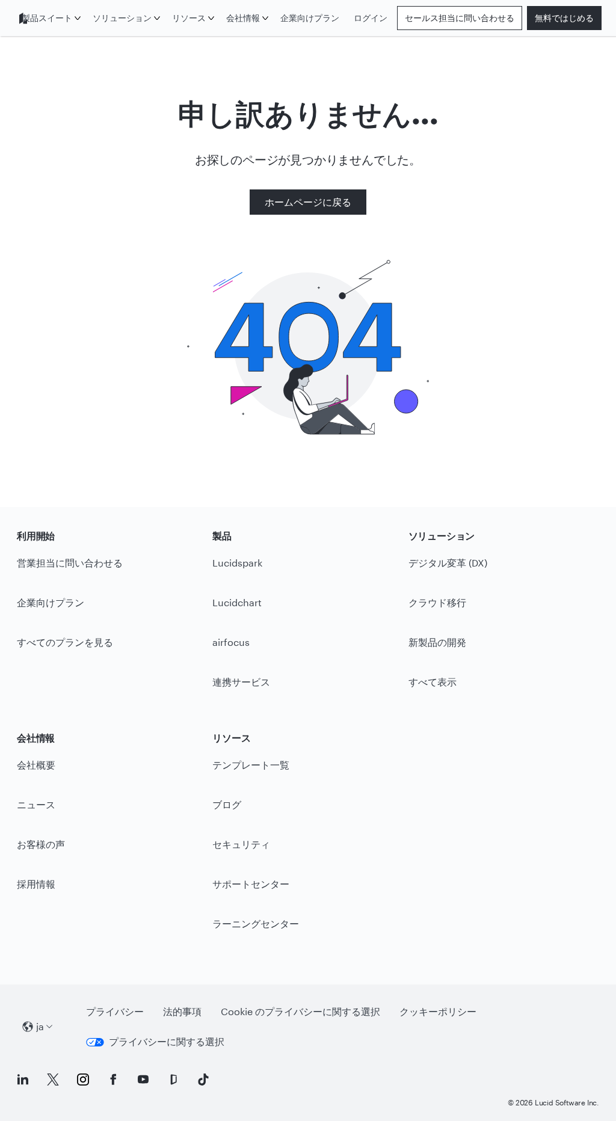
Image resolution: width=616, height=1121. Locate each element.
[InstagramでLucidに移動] (83, 1079)
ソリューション (122, 18)
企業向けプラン (309, 18)
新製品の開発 (437, 642)
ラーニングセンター (255, 923)
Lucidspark (237, 562)
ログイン (370, 18)
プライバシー (115, 1011)
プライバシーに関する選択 (166, 1041)
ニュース (36, 804)
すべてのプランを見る (65, 642)
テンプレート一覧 (250, 764)
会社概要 (36, 764)
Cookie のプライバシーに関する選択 (300, 1011)
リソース (189, 18)
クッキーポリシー (437, 1011)
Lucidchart (237, 602)
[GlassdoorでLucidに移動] (173, 1079)
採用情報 (36, 883)
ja (40, 1026)
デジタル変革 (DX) (447, 562)
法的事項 (182, 1011)
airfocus (231, 642)
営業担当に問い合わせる (70, 562)
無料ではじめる (564, 18)
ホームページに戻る (308, 201)
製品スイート (47, 18)
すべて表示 (432, 681)
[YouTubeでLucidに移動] (143, 1079)
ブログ (226, 804)
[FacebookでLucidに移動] (113, 1079)
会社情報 (243, 18)
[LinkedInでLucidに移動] (23, 1079)
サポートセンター (250, 883)
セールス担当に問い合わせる (459, 18)
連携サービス (241, 681)
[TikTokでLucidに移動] (203, 1079)
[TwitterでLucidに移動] (53, 1079)
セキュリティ (241, 844)
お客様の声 (41, 844)
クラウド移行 (437, 602)
